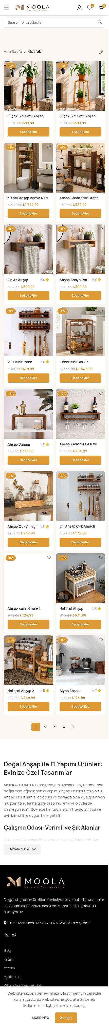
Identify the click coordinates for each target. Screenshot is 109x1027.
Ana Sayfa (13, 51)
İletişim (9, 959)
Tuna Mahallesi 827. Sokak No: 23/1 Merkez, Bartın (50, 922)
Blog (7, 950)
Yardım (9, 968)
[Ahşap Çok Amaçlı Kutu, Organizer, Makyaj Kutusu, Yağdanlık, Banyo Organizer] (28, 496)
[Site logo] (39, 7)
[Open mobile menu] (6, 8)
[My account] (79, 8)
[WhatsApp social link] (14, 934)
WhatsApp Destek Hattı (23, 985)
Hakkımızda (13, 976)
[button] (80, 706)
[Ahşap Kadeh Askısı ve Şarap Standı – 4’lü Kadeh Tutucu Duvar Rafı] (80, 414)
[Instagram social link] (7, 934)
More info (41, 1017)
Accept (66, 1017)
